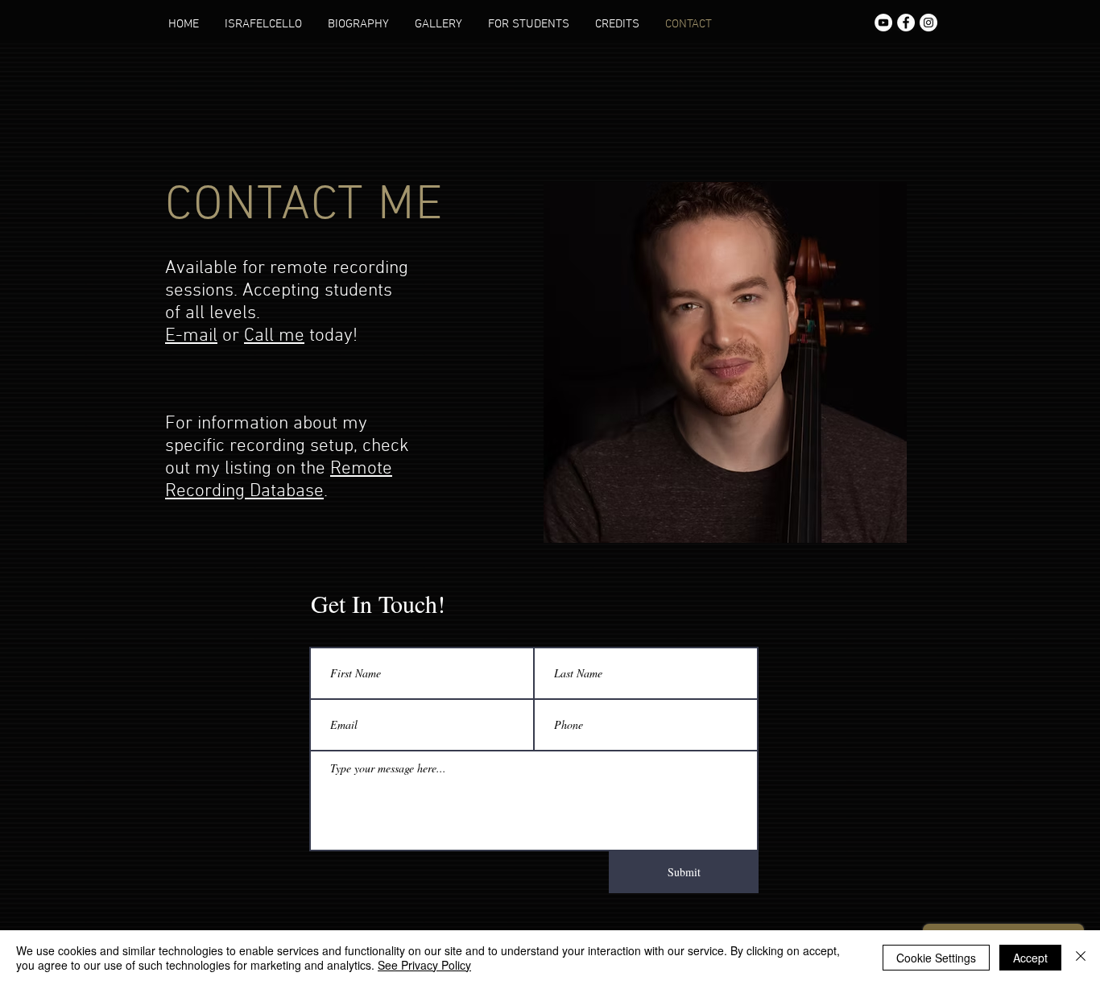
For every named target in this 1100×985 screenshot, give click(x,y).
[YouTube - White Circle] (883, 22)
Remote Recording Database (278, 480)
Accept (1030, 958)
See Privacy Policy (424, 965)
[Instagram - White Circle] (928, 22)
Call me (274, 336)
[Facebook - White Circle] (906, 22)
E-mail (191, 336)
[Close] (1080, 957)
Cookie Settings (936, 958)
